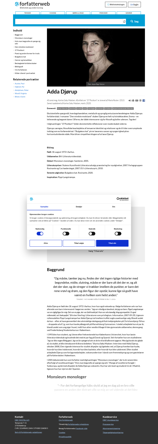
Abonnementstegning (111, 428)
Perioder (103, 13)
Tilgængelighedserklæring (113, 432)
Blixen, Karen (20, 96)
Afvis (46, 243)
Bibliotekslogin (116, 4)
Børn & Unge (78, 13)
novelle (79, 108)
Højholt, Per (19, 87)
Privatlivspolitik (65, 437)
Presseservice (108, 424)
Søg (136, 21)
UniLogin (134, 4)
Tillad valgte (79, 243)
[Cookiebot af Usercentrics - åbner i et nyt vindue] (118, 199)
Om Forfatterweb (66, 420)
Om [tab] (113, 207)
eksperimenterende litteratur (123, 108)
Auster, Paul (19, 83)
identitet (72, 108)
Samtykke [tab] (44, 207)
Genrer (129, 13)
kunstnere (99, 108)
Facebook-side (81, 428)
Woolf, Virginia (21, 93)
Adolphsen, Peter (22, 90)
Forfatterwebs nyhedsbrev (78, 424)
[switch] (66, 233)
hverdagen (91, 108)
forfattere (108, 108)
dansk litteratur (62, 108)
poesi (85, 108)
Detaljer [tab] (79, 207)
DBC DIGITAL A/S (22, 420)
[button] (129, 101)
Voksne (53, 13)
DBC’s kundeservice (111, 420)
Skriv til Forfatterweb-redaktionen (28, 432)
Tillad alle (112, 243)
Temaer (27, 13)
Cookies (62, 432)
